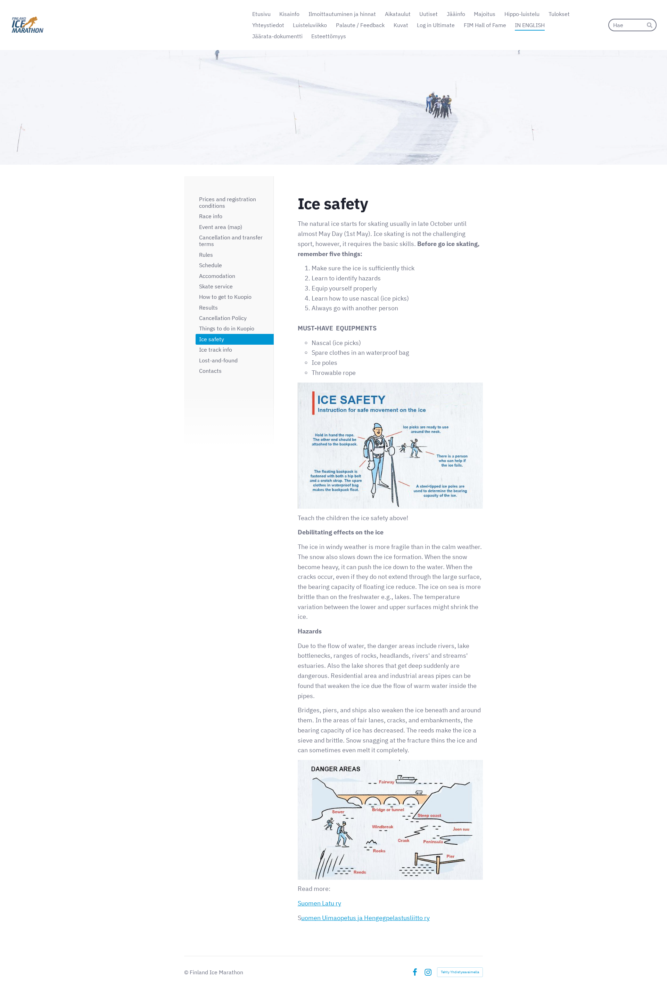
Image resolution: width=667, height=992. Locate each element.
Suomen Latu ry (319, 903)
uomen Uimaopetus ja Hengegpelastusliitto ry (365, 918)
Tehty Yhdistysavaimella (460, 972)
